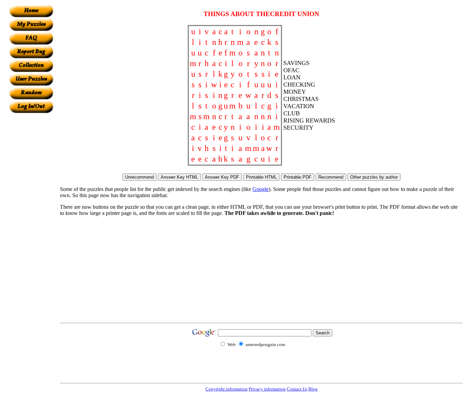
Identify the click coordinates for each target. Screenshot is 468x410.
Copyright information (227, 389)
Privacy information (267, 389)
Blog (313, 389)
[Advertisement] (31, 216)
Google (261, 189)
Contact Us (297, 389)
